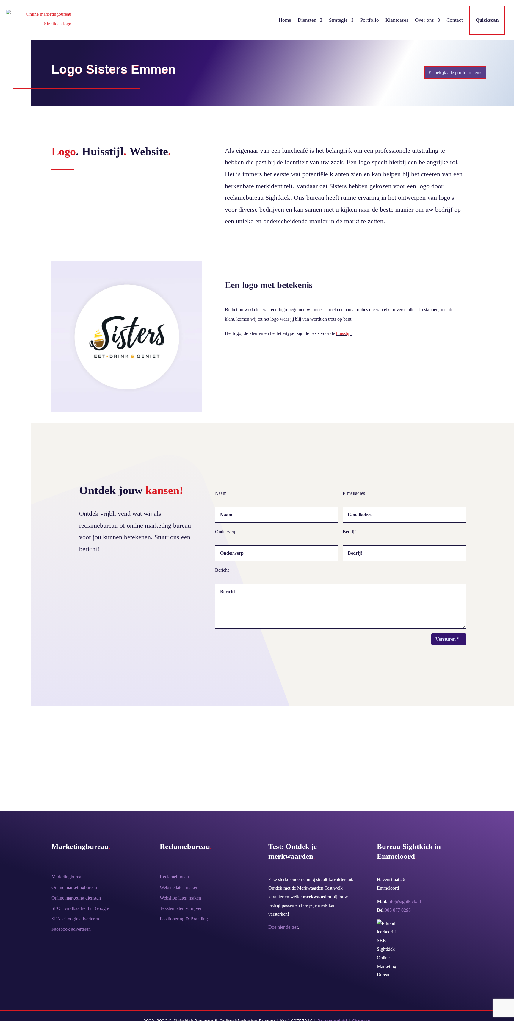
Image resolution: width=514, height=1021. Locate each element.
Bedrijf (349, 531)
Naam (220, 493)
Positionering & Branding (184, 918)
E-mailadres (354, 493)
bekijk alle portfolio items (458, 72)
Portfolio (369, 20)
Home (285, 20)
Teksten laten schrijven (181, 908)
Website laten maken (179, 887)
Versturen (445, 639)
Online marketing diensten (76, 897)
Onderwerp (225, 531)
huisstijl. (344, 333)
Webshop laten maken (180, 897)
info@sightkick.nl (404, 901)
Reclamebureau (174, 876)
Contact (454, 20)
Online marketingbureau (74, 887)
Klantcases (397, 20)
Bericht (222, 570)
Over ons (424, 20)
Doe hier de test (283, 927)
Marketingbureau (67, 876)
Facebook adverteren (71, 929)
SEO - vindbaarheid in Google (80, 908)
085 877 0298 (398, 910)
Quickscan (487, 20)
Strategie (338, 20)
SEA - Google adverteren (75, 918)
